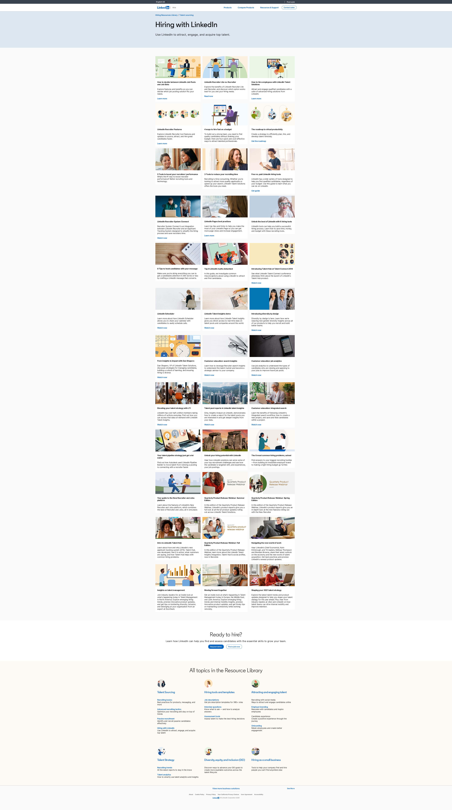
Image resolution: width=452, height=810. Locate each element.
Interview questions (212, 707)
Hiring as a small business (266, 760)
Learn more (162, 98)
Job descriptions (211, 700)
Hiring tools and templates (219, 692)
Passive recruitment (165, 718)
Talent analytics (164, 774)
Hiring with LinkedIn (165, 728)
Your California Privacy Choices (228, 794)
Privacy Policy (211, 794)
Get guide (255, 191)
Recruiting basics (164, 700)
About (191, 794)
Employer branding (259, 707)
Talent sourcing (186, 15)
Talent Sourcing (166, 692)
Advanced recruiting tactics (169, 709)
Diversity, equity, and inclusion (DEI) (224, 760)
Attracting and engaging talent (269, 692)
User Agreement (246, 794)
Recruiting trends (164, 767)
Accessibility (258, 794)
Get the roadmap (258, 141)
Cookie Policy (199, 794)
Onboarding (256, 726)
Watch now (162, 238)
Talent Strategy (165, 760)
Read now (208, 96)
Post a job (291, 2)
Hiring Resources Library (166, 15)
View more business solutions (226, 788)
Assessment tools (212, 716)
